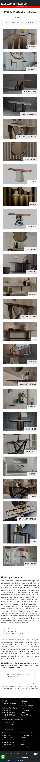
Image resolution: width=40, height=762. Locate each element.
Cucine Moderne (7, 737)
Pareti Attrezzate (27, 735)
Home (5, 15)
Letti (22, 742)
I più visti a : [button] (31, 23)
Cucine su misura (8, 742)
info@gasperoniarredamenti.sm (12, 720)
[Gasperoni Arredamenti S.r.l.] (14, 4)
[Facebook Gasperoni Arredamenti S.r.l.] (35, 754)
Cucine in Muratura (8, 744)
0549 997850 (9, 713)
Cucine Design (7, 735)
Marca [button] (8, 23)
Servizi (23, 703)
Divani (23, 737)
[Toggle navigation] (37, 4)
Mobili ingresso (26, 15)
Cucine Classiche (8, 740)
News (23, 708)
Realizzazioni (25, 710)
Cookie (8, 761)
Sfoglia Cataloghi (27, 706)
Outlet (23, 713)
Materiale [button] (15, 23)
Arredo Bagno (26, 747)
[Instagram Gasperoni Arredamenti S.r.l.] (37, 754)
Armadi (23, 744)
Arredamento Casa (14, 15)
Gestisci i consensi (18, 761)
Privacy (3, 761)
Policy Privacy (26, 715)
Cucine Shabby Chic (9, 747)
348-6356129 (10, 715)
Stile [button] (23, 23)
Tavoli (23, 740)
